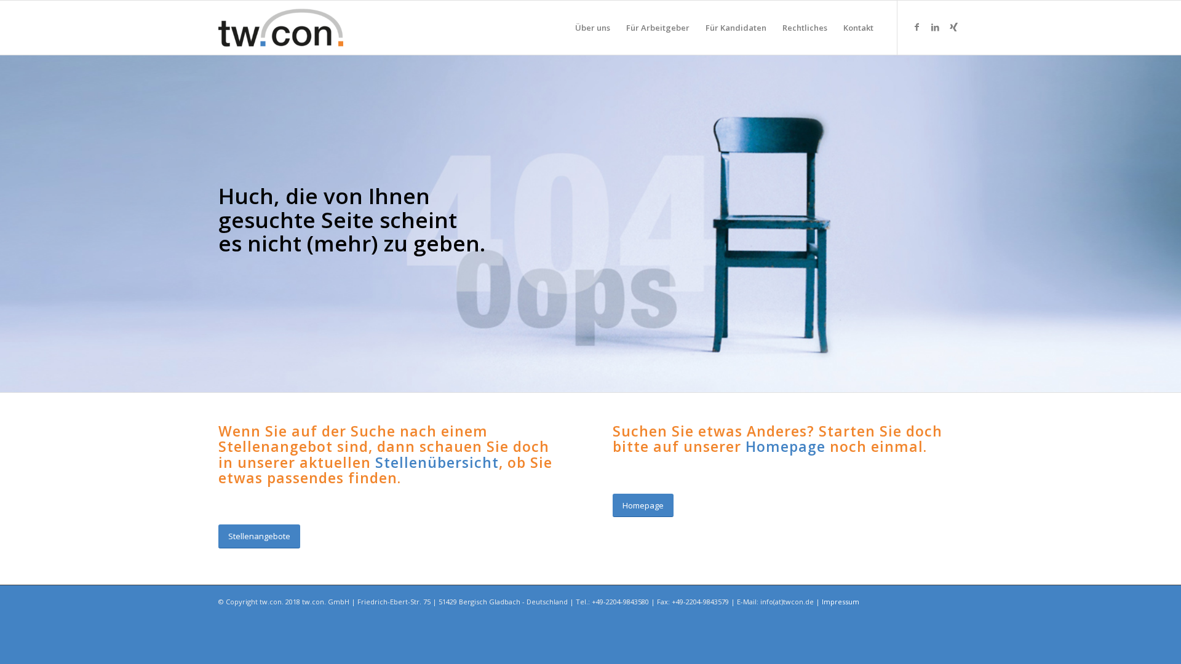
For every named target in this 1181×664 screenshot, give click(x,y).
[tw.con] (280, 28)
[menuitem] (592, 28)
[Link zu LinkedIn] (935, 27)
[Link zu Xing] (953, 27)
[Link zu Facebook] (916, 27)
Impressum (840, 601)
